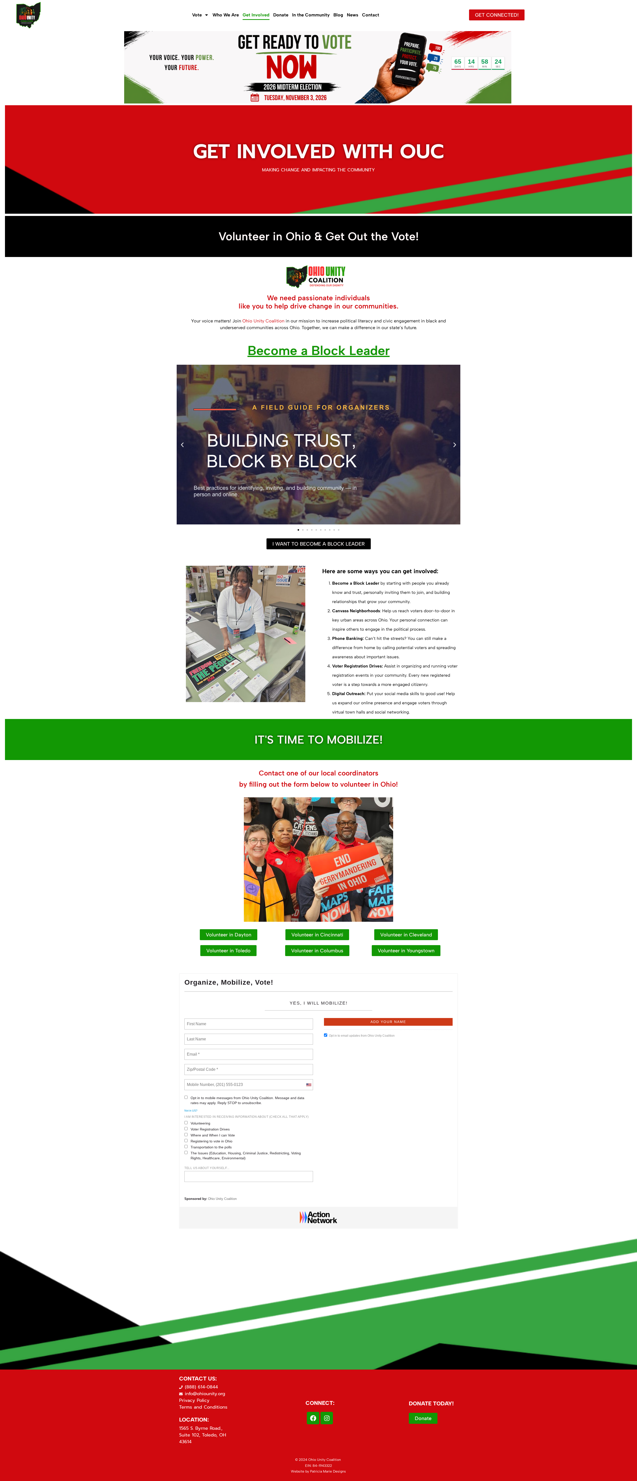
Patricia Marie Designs (328, 1471)
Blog (338, 15)
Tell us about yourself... (206, 1168)
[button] (182, 445)
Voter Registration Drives (210, 1129)
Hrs (471, 67)
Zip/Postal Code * (201, 1066)
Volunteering (200, 1123)
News (352, 15)
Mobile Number (199, 1081)
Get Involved (256, 15)
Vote (197, 15)
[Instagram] (326, 1418)
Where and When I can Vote (213, 1135)
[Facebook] (313, 1418)
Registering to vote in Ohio (211, 1141)
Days (458, 67)
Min (484, 67)
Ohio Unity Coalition (263, 321)
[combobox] (308, 1085)
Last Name (195, 1036)
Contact (370, 15)
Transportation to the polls (211, 1147)
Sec (498, 67)
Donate (280, 15)
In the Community (311, 15)
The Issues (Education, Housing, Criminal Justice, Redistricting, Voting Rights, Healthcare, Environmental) (246, 1155)
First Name (196, 1021)
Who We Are (225, 15)
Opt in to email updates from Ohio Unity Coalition (362, 1035)
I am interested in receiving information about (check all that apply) (246, 1117)
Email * (192, 1051)
